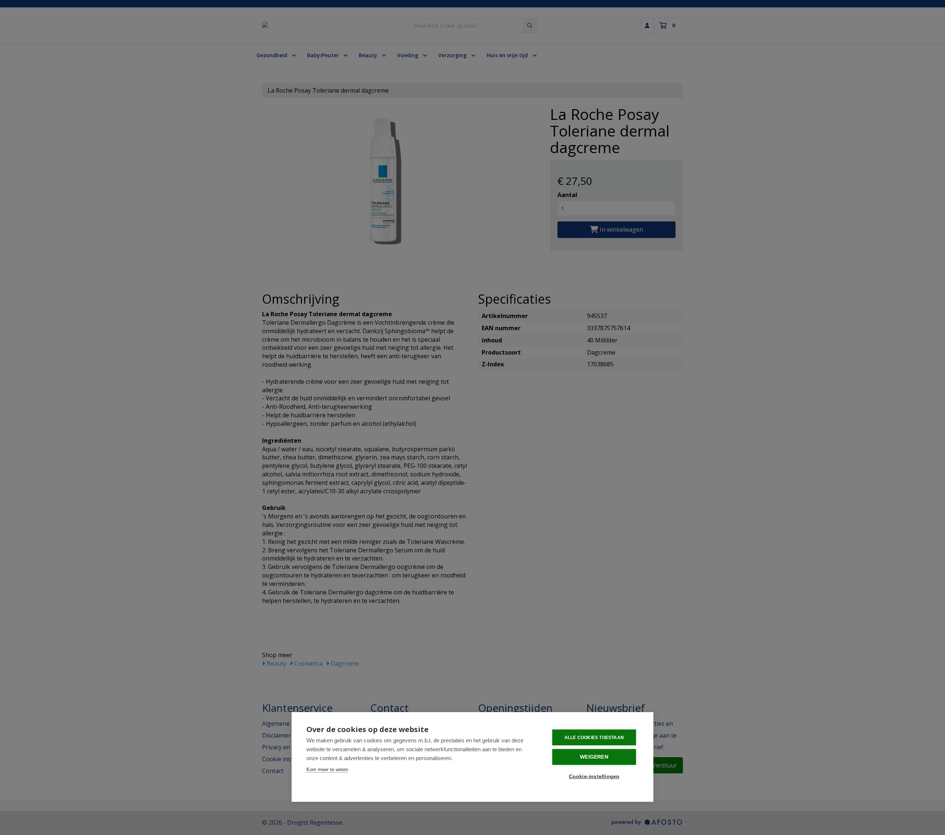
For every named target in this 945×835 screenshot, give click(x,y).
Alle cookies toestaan (594, 737)
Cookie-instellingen (594, 776)
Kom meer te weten (327, 769)
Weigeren (594, 757)
